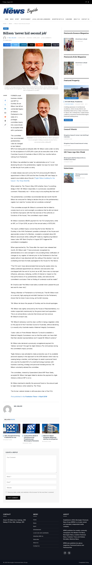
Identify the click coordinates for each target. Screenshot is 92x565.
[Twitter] (5, 105)
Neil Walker (12, 37)
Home (6, 19)
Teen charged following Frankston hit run (12, 436)
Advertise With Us (58, 19)
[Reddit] (5, 117)
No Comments (47, 37)
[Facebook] (5, 101)
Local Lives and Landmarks (41, 19)
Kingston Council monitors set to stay (76, 143)
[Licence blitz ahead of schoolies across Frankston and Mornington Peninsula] (31, 428)
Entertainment (26, 19)
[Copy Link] (5, 125)
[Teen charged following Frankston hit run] (11, 428)
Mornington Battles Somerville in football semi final (75, 158)
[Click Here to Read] (69, 44)
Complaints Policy (84, 562)
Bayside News (69, 104)
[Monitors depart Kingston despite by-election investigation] (50, 428)
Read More (68, 120)
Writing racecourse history (81, 175)
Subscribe (69, 19)
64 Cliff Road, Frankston (73, 101)
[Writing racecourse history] (69, 178)
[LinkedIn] (5, 109)
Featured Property (71, 98)
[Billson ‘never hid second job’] (31, 67)
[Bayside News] (21, 10)
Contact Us (85, 19)
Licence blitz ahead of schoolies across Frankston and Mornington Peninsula (31, 438)
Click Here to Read (81, 39)
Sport (17, 19)
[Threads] (5, 121)
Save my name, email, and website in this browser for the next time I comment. (31, 492)
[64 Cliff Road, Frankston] (76, 92)
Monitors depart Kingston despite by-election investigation (50, 437)
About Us (77, 19)
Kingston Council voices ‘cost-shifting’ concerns (76, 136)
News (11, 19)
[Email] (5, 113)
